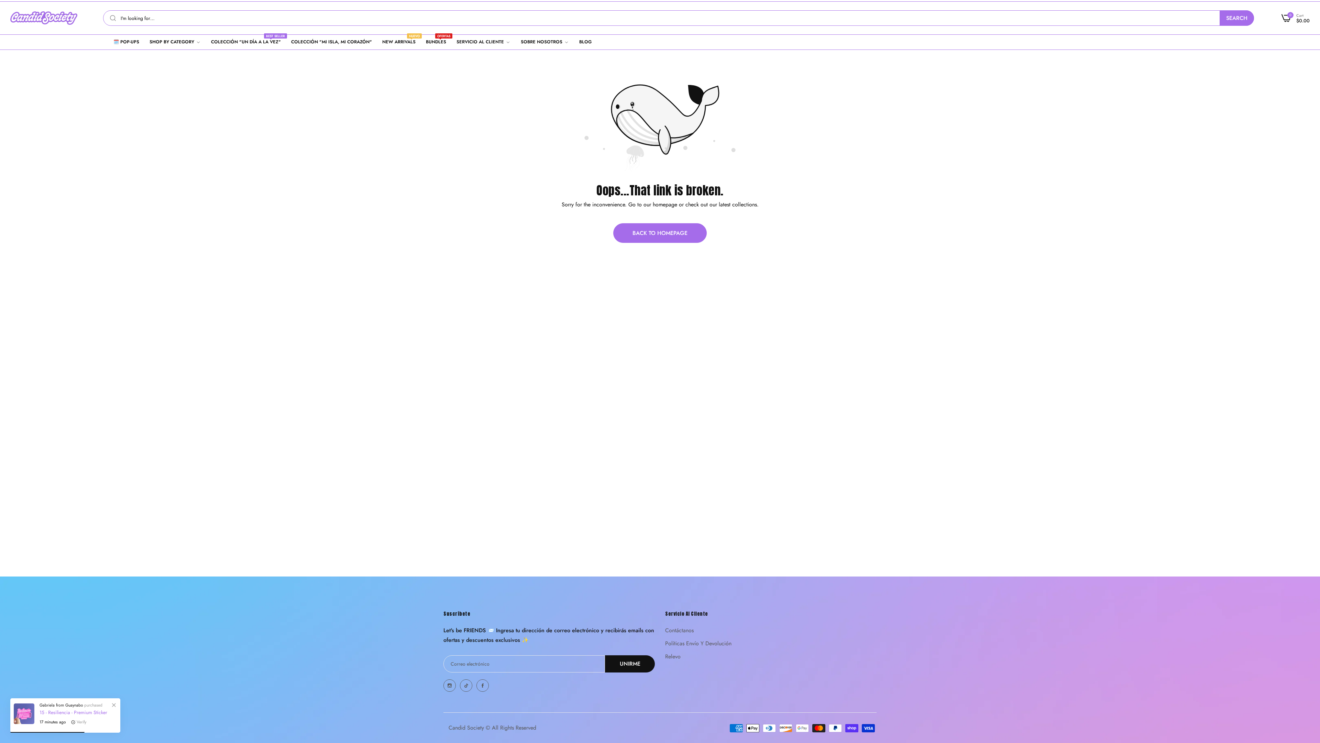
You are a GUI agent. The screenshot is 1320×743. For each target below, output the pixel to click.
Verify (81, 722)
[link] (175, 42)
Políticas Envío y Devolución (698, 643)
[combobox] (678, 18)
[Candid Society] (43, 18)
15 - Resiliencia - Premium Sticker (73, 712)
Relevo (673, 656)
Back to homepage (660, 233)
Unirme (630, 664)
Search (1236, 18)
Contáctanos (679, 630)
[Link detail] (449, 685)
